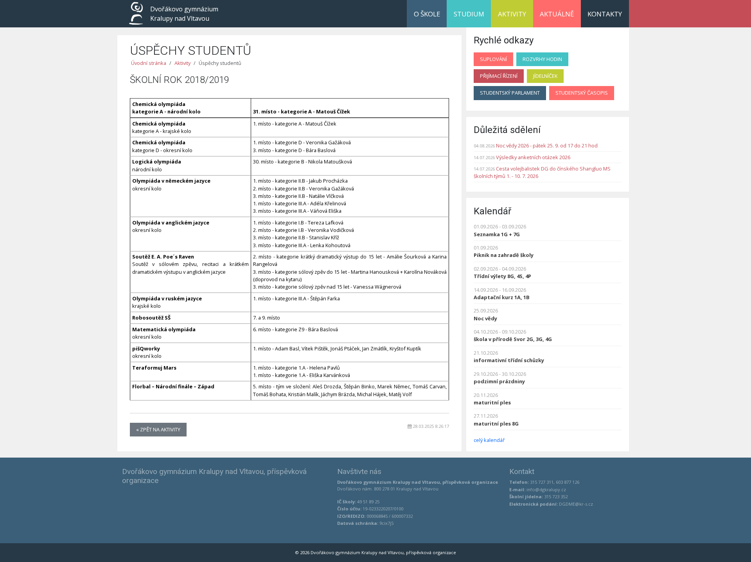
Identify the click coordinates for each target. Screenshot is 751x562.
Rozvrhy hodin (542, 59)
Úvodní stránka (148, 62)
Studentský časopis (581, 92)
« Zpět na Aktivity (158, 429)
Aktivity (512, 13)
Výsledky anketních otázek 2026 (533, 157)
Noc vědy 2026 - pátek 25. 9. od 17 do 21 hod (547, 145)
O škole (427, 13)
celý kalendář (489, 439)
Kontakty (605, 13)
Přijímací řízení (498, 75)
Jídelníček (545, 75)
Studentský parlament (510, 92)
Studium (469, 13)
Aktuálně (557, 13)
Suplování (493, 59)
